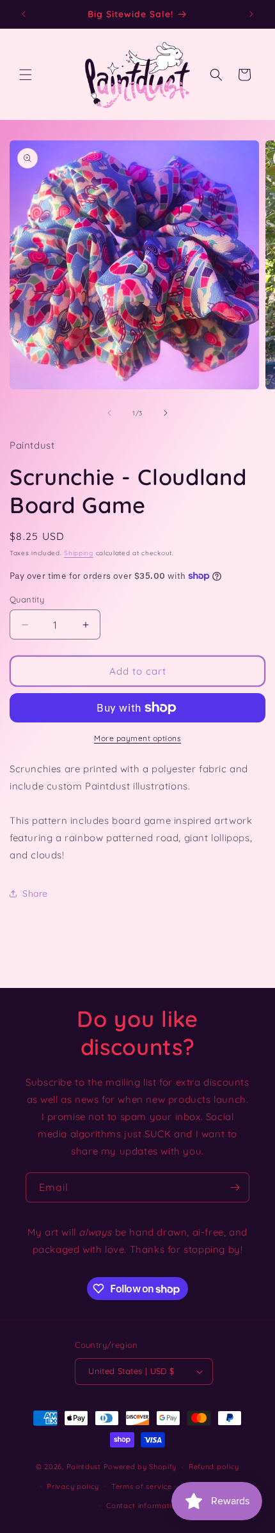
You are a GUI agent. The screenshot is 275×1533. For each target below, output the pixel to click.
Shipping (78, 553)
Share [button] (35, 893)
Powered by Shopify (140, 1466)
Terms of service (141, 1486)
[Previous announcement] (24, 14)
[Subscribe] (235, 1187)
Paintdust (84, 1466)
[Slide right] (166, 413)
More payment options (137, 738)
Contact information (143, 1505)
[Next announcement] (251, 14)
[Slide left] (109, 413)
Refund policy (214, 1466)
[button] (26, 75)
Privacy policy (73, 1486)
